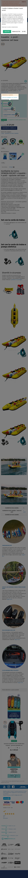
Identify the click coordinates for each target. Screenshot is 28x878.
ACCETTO (7, 31)
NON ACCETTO (16, 31)
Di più (24, 31)
